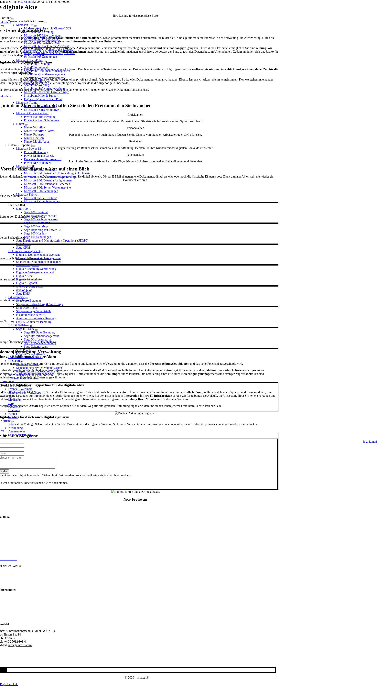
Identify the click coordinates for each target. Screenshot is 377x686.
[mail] (5, 669)
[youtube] (4, 669)
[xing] (2, 669)
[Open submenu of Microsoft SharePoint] (44, 61)
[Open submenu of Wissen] (10, 397)
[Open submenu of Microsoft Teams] (38, 103)
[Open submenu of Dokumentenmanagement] (41, 252)
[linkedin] (1, 669)
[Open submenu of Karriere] (12, 421)
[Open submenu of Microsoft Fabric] (38, 195)
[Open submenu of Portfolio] (12, 18)
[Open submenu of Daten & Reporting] (33, 146)
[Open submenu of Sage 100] (29, 209)
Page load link (9, 684)
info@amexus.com (135, 510)
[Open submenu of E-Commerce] (26, 298)
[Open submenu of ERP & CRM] (26, 206)
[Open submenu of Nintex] (26, 124)
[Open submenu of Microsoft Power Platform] (49, 114)
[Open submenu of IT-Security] (23, 361)
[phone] (6, 669)
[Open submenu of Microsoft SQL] (36, 167)
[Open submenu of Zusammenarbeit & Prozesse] (45, 22)
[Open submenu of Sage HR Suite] (36, 330)
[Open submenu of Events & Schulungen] (29, 386)
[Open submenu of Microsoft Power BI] (42, 149)
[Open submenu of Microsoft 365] (35, 26)
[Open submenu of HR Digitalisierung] (33, 326)
